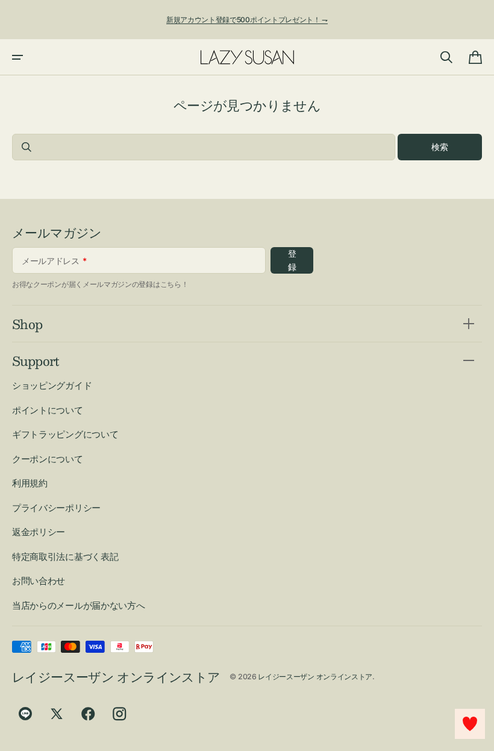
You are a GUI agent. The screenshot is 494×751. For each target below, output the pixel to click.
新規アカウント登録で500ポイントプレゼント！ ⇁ (247, 19)
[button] (17, 57)
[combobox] (203, 147)
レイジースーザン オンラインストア (315, 676)
